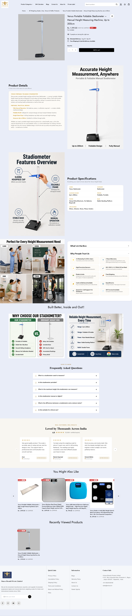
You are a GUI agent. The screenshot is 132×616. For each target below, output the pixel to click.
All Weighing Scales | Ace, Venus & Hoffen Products (44, 11)
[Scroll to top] (129, 606)
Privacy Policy (52, 575)
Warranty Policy (76, 579)
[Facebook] (2, 603)
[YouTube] (13, 603)
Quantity (69, 46)
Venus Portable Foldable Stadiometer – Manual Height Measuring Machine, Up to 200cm (29, 555)
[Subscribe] (29, 596)
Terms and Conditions (54, 586)
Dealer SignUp (75, 589)
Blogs (47, 4)
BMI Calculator (39, 4)
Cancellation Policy (53, 579)
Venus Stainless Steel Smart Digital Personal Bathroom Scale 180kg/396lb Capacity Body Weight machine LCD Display (53, 506)
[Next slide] (118, 496)
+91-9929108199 (108, 582)
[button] (128, 4)
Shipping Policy (52, 582)
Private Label (71, 4)
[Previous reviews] (17, 449)
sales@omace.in (107, 585)
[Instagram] (8, 603)
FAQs (49, 592)
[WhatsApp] (19, 603)
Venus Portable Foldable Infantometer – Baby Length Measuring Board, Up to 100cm (29, 506)
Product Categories (26, 4)
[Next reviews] (115, 449)
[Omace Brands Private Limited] (4, 4)
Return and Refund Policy (55, 589)
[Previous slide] (13, 496)
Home (24, 11)
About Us (62, 4)
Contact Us (55, 4)
